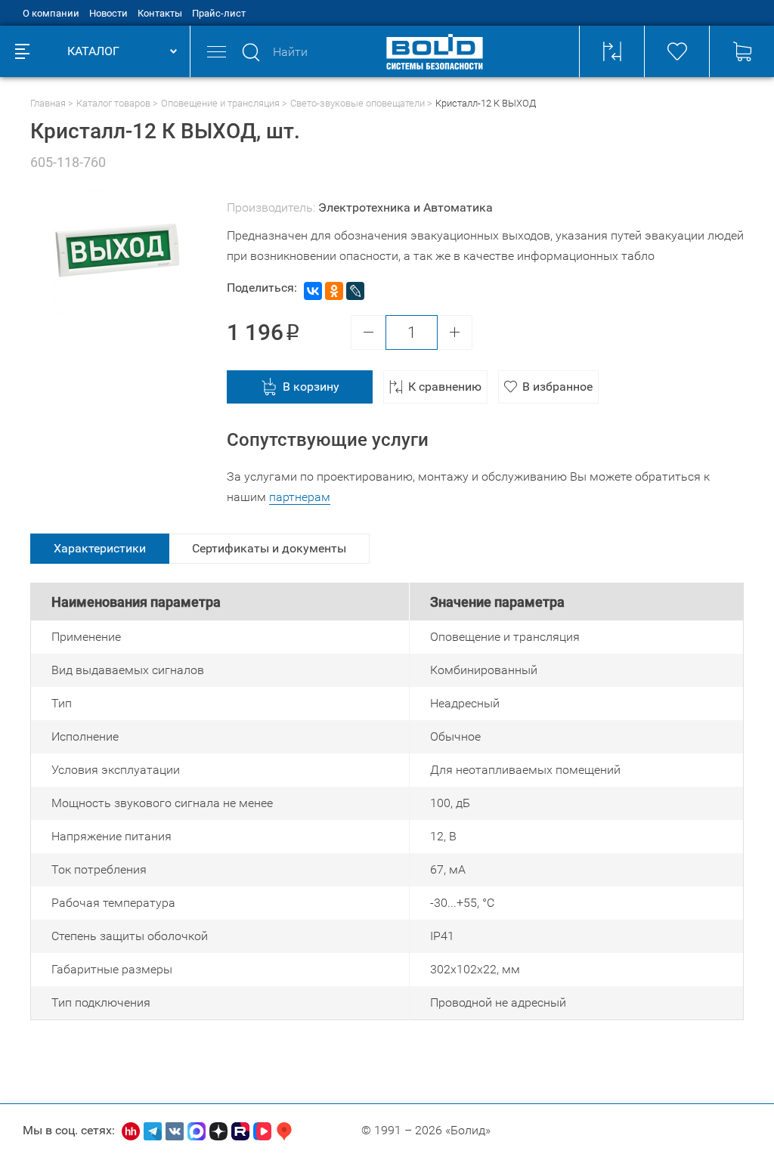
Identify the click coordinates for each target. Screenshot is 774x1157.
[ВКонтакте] (313, 291)
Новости (108, 13)
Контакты (160, 13)
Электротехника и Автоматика (405, 207)
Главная (48, 103)
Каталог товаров (113, 103)
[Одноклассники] (334, 291)
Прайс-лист (219, 13)
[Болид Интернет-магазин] (435, 51)
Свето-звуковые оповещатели (357, 103)
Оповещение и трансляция (220, 103)
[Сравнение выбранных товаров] (611, 51)
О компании (51, 13)
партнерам (299, 497)
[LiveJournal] (355, 291)
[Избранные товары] (676, 51)
